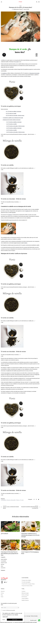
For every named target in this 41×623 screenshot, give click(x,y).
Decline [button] (3, 619)
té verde (16, 61)
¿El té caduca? (4, 534)
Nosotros (3, 591)
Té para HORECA (25, 598)
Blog (2, 594)
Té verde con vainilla (11, 113)
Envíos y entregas (25, 594)
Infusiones (8, 500)
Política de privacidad (10, 610)
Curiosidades (3, 500)
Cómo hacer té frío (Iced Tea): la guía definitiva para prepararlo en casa (9, 553)
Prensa (2, 593)
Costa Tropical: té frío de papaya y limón (30, 553)
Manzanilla (13, 500)
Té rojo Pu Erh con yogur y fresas (28, 583)
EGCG (26, 242)
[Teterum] (20, 2)
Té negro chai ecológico (26, 580)
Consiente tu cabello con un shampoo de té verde (13, 117)
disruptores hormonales (34, 73)
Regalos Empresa (25, 600)
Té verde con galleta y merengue (13, 111)
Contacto (23, 591)
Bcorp (2, 596)
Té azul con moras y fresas (27, 585)
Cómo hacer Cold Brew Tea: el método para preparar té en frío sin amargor (30, 535)
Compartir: (30, 499)
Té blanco (18, 500)
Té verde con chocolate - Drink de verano (15, 115)
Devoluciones (24, 596)
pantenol (10, 214)
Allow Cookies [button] (14, 619)
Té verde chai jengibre (26, 582)
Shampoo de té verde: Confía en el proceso (11, 119)
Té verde (22, 500)
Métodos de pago (25, 593)
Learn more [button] (5, 616)
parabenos (5, 73)
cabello (27, 210)
